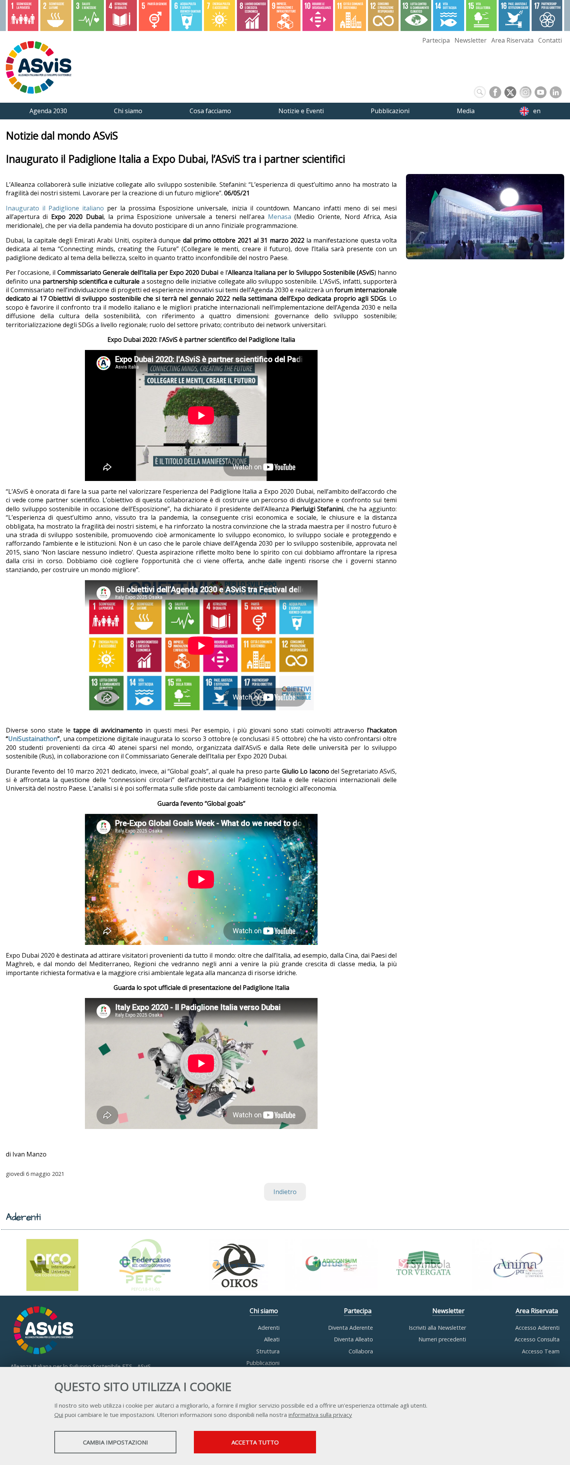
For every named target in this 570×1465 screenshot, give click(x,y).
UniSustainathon (32, 738)
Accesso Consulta (537, 1339)
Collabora (361, 1351)
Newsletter (470, 40)
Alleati (272, 1339)
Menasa (279, 216)
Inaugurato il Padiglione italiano (55, 208)
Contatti (550, 40)
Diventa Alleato (353, 1339)
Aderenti (269, 1327)
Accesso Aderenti (537, 1327)
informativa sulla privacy (320, 1414)
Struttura (268, 1351)
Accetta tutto (255, 1442)
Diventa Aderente (350, 1327)
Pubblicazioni (263, 1363)
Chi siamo (264, 1310)
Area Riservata (512, 40)
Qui (58, 1414)
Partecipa (436, 40)
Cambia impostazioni (115, 1442)
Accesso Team (541, 1351)
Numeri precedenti (442, 1339)
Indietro (285, 1192)
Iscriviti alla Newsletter (437, 1327)
